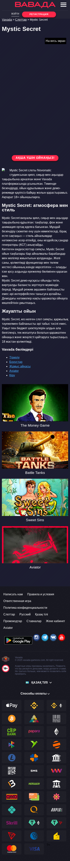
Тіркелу (14, 357)
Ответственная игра (17, 601)
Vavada (7, 19)
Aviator (14, 370)
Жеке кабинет (55, 621)
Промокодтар (12, 621)
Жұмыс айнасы (20, 366)
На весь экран (55, 40)
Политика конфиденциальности (25, 607)
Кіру (12, 375)
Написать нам (13, 594)
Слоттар (21, 19)
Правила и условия (40, 594)
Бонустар (15, 361)
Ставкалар (34, 621)
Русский (25, 614)
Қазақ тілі (41, 614)
